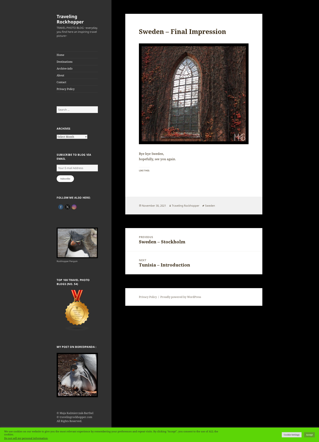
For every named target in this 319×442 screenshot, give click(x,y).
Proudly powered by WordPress (180, 297)
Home (60, 55)
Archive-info (64, 68)
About (60, 75)
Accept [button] (309, 434)
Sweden (210, 205)
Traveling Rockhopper (70, 19)
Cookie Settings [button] (292, 434)
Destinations (64, 62)
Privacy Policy (66, 89)
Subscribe (65, 178)
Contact (61, 82)
